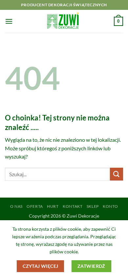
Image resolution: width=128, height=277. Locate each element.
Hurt (52, 206)
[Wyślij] (116, 174)
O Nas (16, 206)
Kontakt (72, 206)
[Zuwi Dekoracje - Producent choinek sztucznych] (64, 21)
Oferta (35, 206)
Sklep (93, 206)
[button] (9, 21)
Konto (110, 206)
